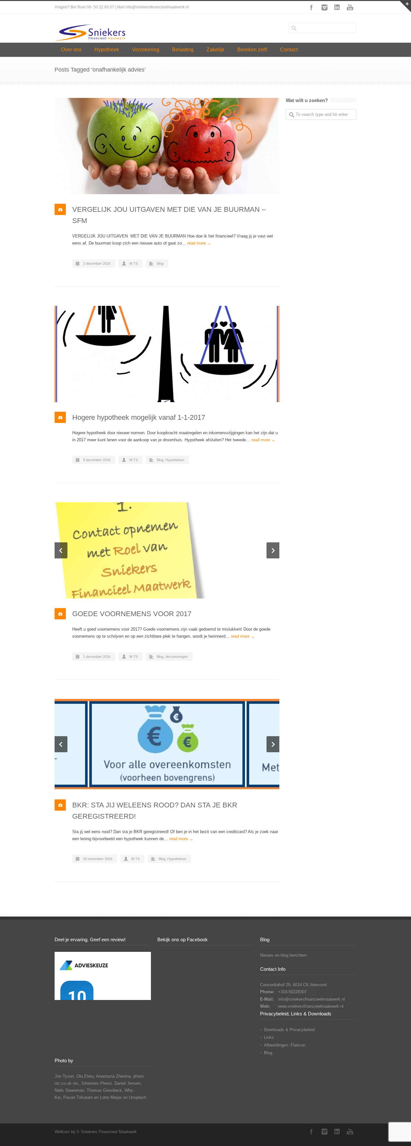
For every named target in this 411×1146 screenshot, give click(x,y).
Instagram (324, 7)
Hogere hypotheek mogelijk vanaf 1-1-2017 (138, 417)
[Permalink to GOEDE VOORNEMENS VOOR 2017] (167, 550)
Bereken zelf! (252, 49)
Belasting (183, 49)
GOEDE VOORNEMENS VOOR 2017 (131, 614)
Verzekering (145, 49)
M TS (133, 263)
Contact (289, 49)
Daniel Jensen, (128, 1083)
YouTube (350, 7)
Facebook (311, 7)
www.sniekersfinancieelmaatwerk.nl (311, 1006)
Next (273, 550)
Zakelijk (215, 49)
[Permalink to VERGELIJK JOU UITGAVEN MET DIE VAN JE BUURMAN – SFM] (167, 146)
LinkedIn (337, 7)
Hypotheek (106, 49)
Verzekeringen (176, 657)
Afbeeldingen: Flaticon (284, 1045)
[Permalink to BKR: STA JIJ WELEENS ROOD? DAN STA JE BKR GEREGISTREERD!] (167, 744)
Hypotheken (174, 460)
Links (269, 1037)
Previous (61, 550)
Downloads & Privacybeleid (289, 1029)
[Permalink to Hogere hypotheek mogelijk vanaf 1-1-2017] (167, 354)
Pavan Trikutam (78, 1097)
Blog (160, 263)
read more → (199, 243)
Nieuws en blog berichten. (284, 955)
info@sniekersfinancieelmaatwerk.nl (311, 999)
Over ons (71, 49)
